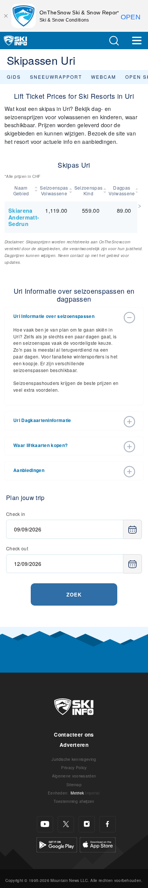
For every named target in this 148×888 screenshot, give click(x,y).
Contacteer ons (74, 734)
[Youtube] (45, 824)
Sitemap (74, 784)
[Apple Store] (98, 843)
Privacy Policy (74, 767)
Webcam (103, 76)
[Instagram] (87, 824)
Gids (14, 76)
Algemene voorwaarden (74, 776)
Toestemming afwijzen (74, 801)
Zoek (74, 594)
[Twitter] (66, 824)
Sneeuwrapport (56, 76)
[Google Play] (56, 843)
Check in (15, 514)
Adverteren (74, 744)
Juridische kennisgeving (74, 759)
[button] (113, 40)
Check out (17, 548)
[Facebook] (107, 824)
